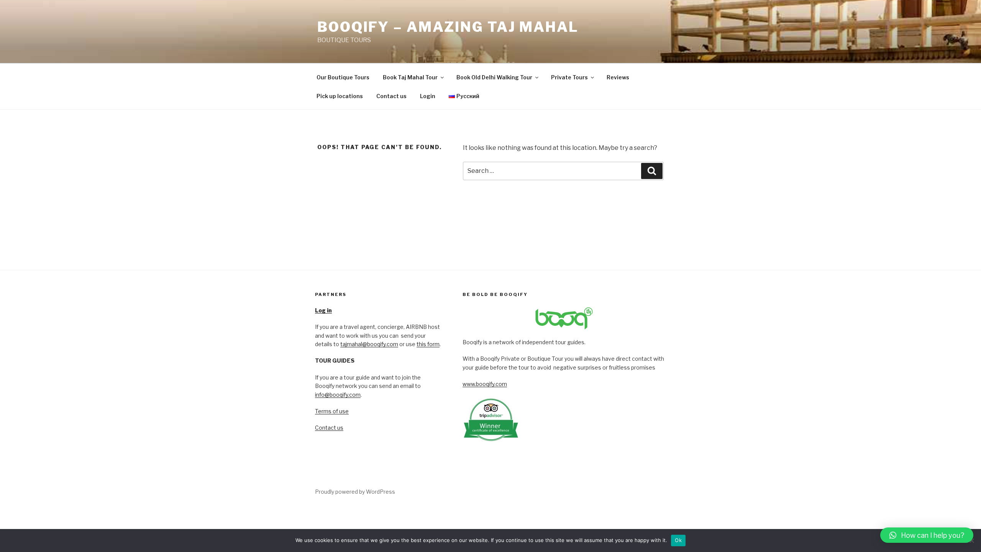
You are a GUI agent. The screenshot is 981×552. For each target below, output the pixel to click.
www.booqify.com (485, 384)
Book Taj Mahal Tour (410, 77)
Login (427, 96)
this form (428, 344)
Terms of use (332, 411)
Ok (678, 540)
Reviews (618, 77)
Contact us (391, 96)
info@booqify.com (338, 394)
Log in (323, 310)
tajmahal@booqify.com (369, 344)
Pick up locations (340, 96)
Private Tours (569, 77)
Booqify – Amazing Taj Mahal (448, 26)
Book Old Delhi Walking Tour (494, 77)
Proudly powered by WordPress (355, 491)
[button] (926, 535)
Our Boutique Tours (343, 77)
